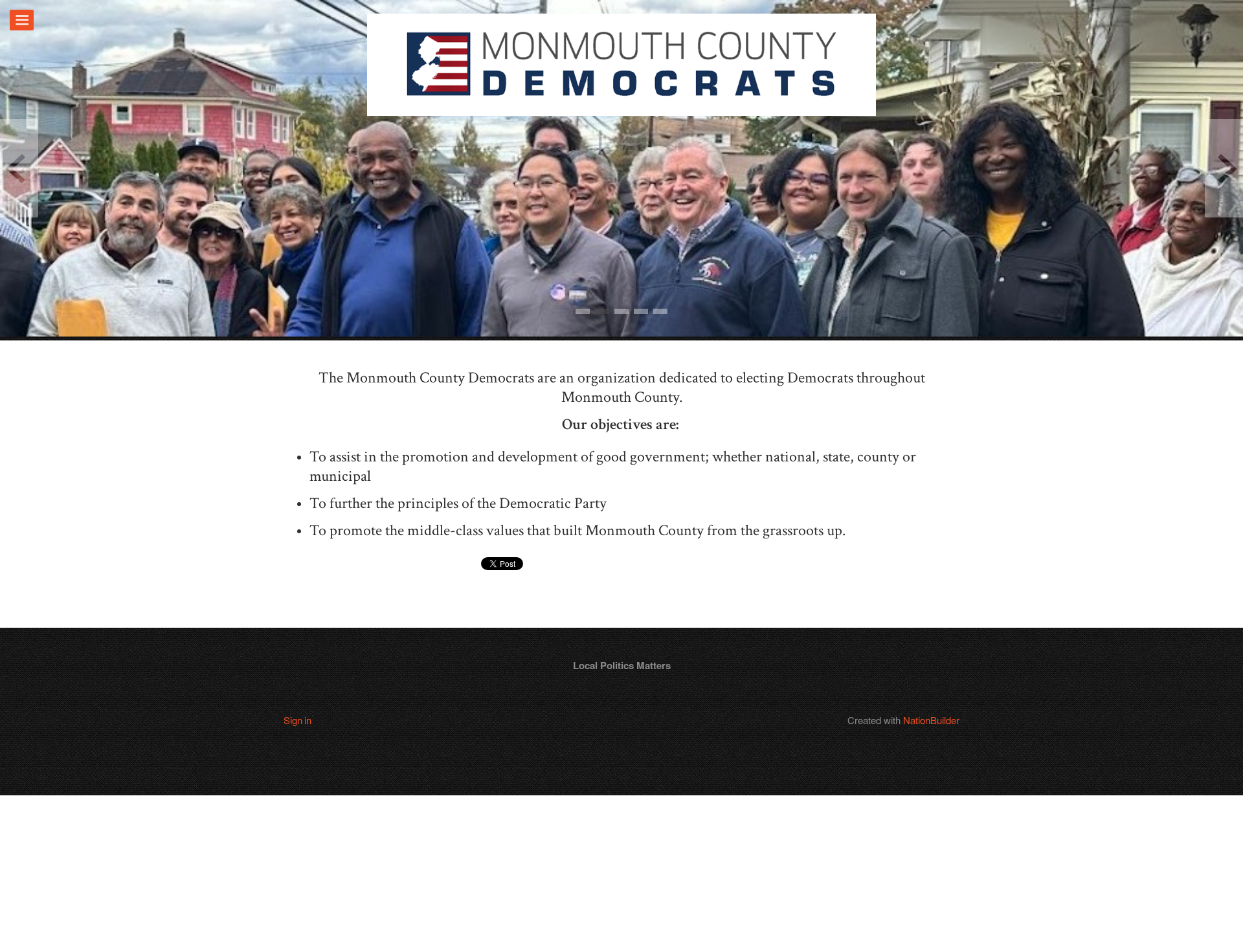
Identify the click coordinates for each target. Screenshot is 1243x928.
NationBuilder (931, 720)
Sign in (297, 720)
